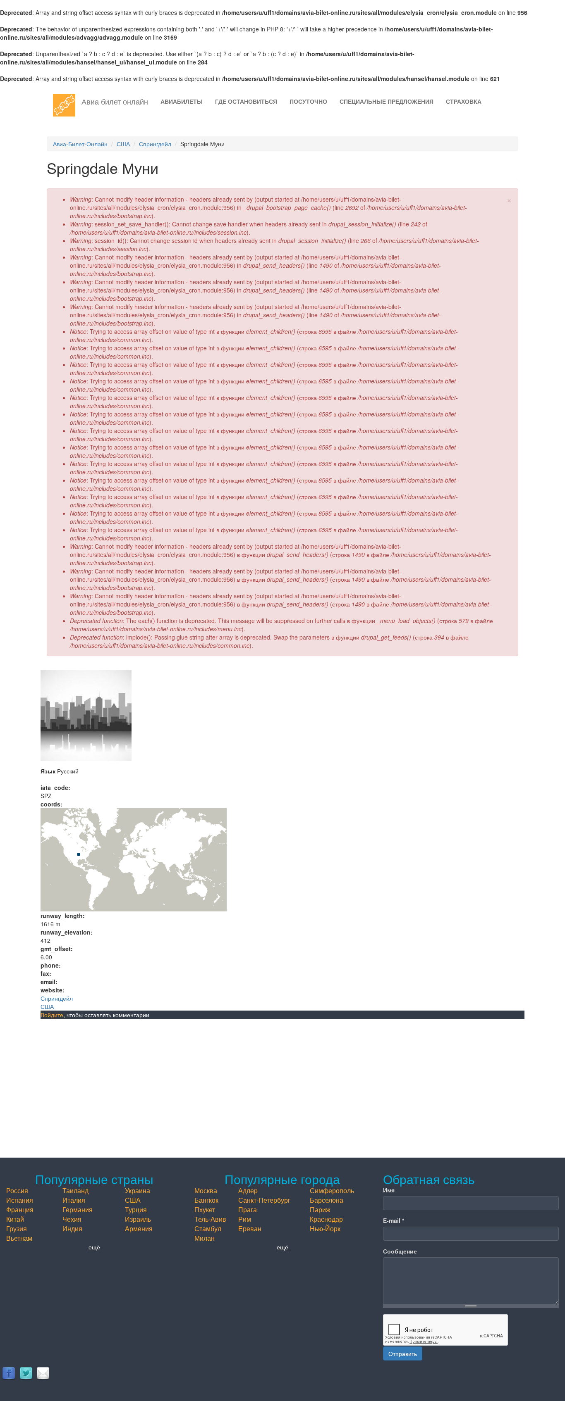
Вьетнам (19, 1238)
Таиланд (75, 1190)
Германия (77, 1209)
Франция (20, 1209)
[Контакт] (43, 1373)
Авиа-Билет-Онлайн (80, 144)
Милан (204, 1238)
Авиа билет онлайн (114, 101)
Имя (389, 1190)
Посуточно (308, 101)
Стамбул (207, 1228)
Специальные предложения (386, 101)
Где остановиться (246, 101)
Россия (17, 1190)
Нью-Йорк (325, 1228)
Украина (137, 1190)
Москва (205, 1190)
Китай (15, 1219)
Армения (139, 1228)
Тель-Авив (210, 1219)
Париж (320, 1209)
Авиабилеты (181, 101)
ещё (94, 1247)
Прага (247, 1209)
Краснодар (326, 1219)
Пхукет (204, 1209)
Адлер (248, 1190)
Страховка (463, 101)
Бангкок (206, 1200)
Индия (72, 1228)
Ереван (249, 1228)
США (123, 144)
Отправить (402, 1353)
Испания (19, 1200)
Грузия (16, 1228)
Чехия (71, 1219)
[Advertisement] (282, 1081)
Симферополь (332, 1190)
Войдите (52, 1015)
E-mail (393, 1220)
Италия (73, 1200)
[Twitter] (26, 1373)
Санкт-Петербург (264, 1200)
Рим (244, 1219)
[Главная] (67, 105)
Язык (48, 771)
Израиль (138, 1219)
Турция (136, 1209)
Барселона (326, 1200)
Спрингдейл (155, 144)
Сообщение (400, 1251)
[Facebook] (8, 1373)
